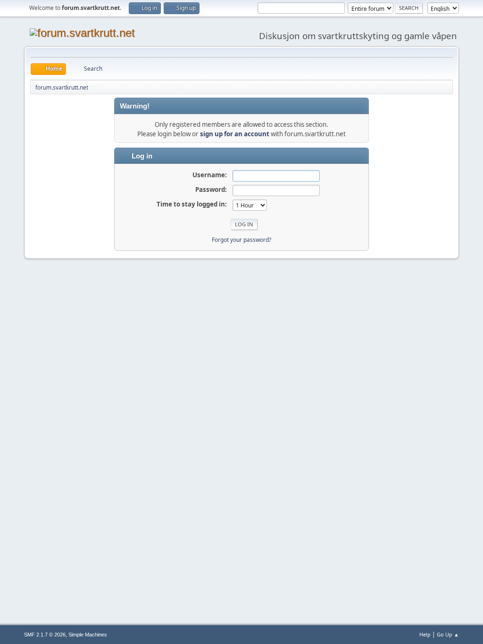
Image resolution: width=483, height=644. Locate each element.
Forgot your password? (241, 240)
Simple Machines (87, 634)
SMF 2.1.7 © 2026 (45, 634)
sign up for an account (234, 134)
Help (425, 634)
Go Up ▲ (448, 634)
